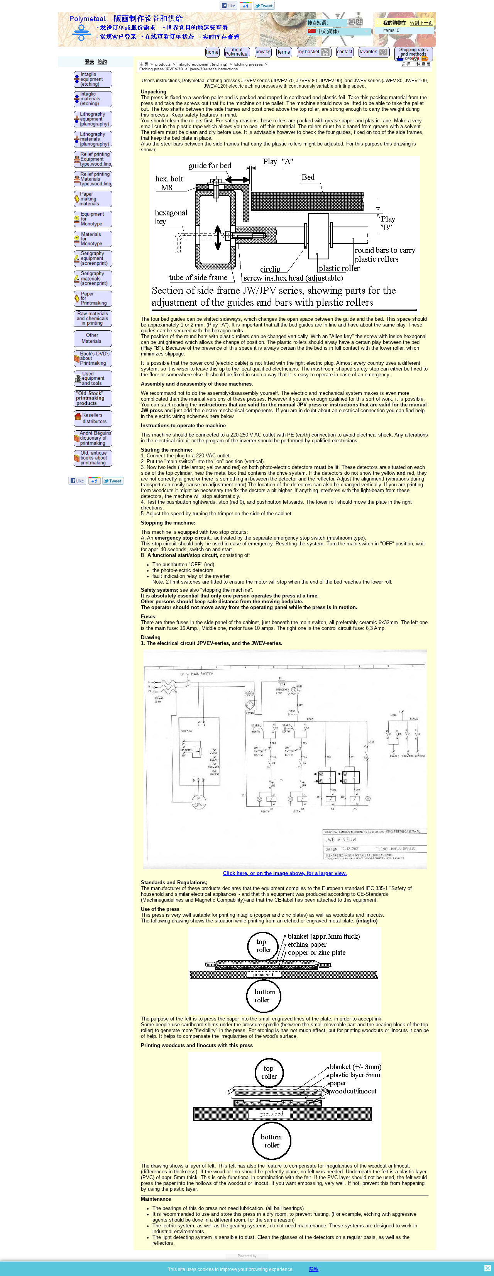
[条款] (284, 54)
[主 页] (212, 54)
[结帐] (314, 54)
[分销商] (93, 419)
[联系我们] (345, 54)
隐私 (313, 1269)
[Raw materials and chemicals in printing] (93, 319)
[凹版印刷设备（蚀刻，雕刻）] (93, 80)
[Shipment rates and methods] (413, 56)
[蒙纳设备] (93, 219)
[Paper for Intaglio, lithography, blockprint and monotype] (93, 299)
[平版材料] (93, 140)
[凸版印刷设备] (93, 160)
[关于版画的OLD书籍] (93, 459)
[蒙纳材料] (93, 240)
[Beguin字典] (93, 439)
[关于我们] (237, 54)
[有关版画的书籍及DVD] (93, 359)
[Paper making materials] (93, 199)
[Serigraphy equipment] (93, 259)
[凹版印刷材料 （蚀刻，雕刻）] (93, 100)
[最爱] (374, 54)
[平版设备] (93, 120)
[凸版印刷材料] (93, 180)
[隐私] (263, 54)
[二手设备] (93, 379)
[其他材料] (93, 339)
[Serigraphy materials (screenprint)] (93, 279)
